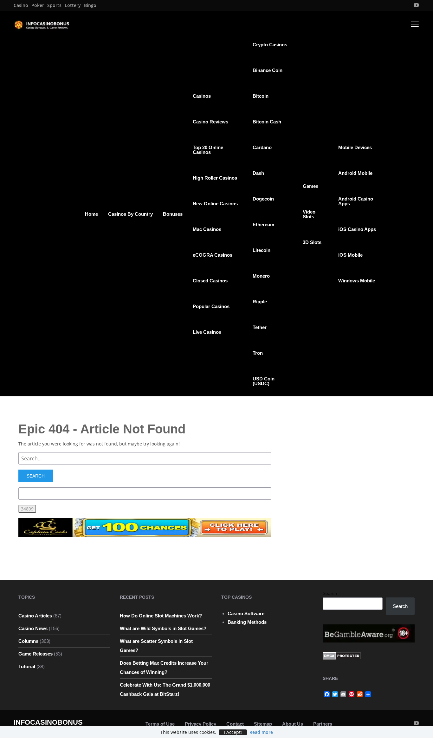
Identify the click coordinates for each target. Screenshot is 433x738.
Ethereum (263, 224)
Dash (258, 173)
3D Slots (312, 242)
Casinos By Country (130, 214)
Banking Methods (247, 622)
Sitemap (263, 724)
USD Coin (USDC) (264, 381)
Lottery (73, 5)
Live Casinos (207, 332)
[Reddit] (360, 694)
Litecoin (261, 250)
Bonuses (173, 214)
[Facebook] (327, 694)
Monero (261, 276)
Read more (261, 732)
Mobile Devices (355, 147)
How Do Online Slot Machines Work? (161, 615)
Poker (37, 5)
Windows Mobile (356, 280)
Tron (258, 353)
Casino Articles (35, 615)
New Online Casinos (215, 203)
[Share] (368, 694)
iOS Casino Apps (357, 229)
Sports (54, 5)
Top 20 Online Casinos (208, 150)
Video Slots (309, 214)
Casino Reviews (210, 121)
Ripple (260, 301)
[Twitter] (335, 694)
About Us (292, 724)
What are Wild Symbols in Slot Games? (163, 628)
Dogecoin (263, 198)
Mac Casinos (207, 229)
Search (330, 593)
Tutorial (26, 666)
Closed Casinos (210, 280)
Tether (260, 327)
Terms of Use (160, 724)
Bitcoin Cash (267, 121)
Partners (322, 724)
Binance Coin (267, 70)
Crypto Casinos (270, 44)
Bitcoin (260, 96)
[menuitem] (21, 5)
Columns (28, 641)
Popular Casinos (211, 306)
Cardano (262, 147)
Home (91, 214)
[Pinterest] (351, 694)
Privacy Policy (200, 724)
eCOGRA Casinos (212, 255)
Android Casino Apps (355, 201)
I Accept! (233, 732)
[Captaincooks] (144, 527)
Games (310, 186)
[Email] (343, 694)
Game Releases (35, 653)
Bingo (90, 5)
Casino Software (246, 613)
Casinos (202, 96)
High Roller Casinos (215, 178)
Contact (235, 724)
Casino (21, 5)
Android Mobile (355, 173)
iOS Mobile (350, 255)
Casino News (33, 628)
